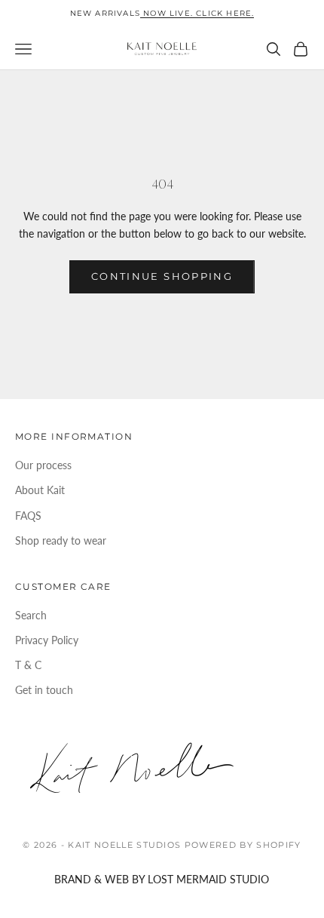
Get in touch (44, 689)
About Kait (40, 490)
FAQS (28, 515)
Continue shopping (162, 276)
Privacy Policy (46, 640)
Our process (43, 465)
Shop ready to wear (60, 540)
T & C (28, 665)
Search (31, 615)
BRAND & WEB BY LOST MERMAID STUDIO (161, 879)
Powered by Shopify (243, 845)
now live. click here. (197, 13)
